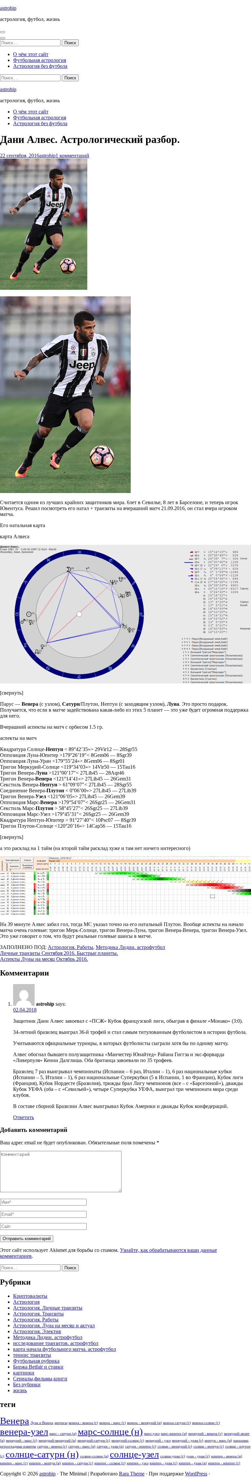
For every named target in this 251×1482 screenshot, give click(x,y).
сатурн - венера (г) (52, 1446)
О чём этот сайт (30, 54)
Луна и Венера (41, 1423)
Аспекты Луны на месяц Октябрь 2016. (44, 959)
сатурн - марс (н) (81, 1446)
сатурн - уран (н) (110, 1446)
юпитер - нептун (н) (45, 1463)
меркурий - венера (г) (205, 1433)
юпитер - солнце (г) (110, 1463)
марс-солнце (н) (110, 1431)
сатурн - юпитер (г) (140, 1446)
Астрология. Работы (70, 947)
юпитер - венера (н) (226, 1456)
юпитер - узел (137, 1463)
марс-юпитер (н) (174, 1433)
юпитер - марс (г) (14, 1463)
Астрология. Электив (37, 1331)
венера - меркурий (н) (144, 1423)
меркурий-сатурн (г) (93, 1440)
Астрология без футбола (40, 66)
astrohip (8, 8)
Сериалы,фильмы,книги (40, 1378)
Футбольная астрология (39, 60)
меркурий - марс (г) (21, 1440)
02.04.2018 (25, 1010)
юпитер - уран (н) (193, 1463)
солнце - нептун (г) (208, 1446)
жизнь (20, 1390)
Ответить (23, 1117)
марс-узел (151, 1433)
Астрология (26, 1302)
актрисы (61, 1423)
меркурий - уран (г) (187, 1440)
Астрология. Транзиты (38, 1313)
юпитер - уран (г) (163, 1463)
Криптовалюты (30, 1296)
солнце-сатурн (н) (42, 1454)
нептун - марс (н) (218, 1440)
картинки (23, 1372)
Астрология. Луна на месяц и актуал (54, 1325)
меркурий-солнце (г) (127, 1440)
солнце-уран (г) (172, 1456)
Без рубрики (27, 1384)
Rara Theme (131, 1473)
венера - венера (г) (83, 1423)
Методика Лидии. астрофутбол (130, 947)
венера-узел (24, 1431)
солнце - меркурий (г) (175, 1446)
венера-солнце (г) (206, 1423)
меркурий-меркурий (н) (57, 1440)
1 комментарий (72, 155)
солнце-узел (134, 1454)
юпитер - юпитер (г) (224, 1463)
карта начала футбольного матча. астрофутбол (64, 1349)
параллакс (241, 1440)
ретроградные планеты (18, 1446)
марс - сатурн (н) (62, 1433)
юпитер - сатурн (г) (77, 1463)
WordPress (196, 1473)
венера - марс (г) (112, 1423)
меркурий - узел (158, 1440)
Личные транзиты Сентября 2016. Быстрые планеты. (59, 953)
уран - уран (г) (198, 1456)
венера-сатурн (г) (177, 1423)
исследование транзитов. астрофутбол (55, 1343)
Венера (14, 1420)
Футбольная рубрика (36, 1361)
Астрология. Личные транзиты (47, 1308)
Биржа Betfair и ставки (38, 1367)
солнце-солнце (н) (94, 1456)
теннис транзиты (32, 1355)
